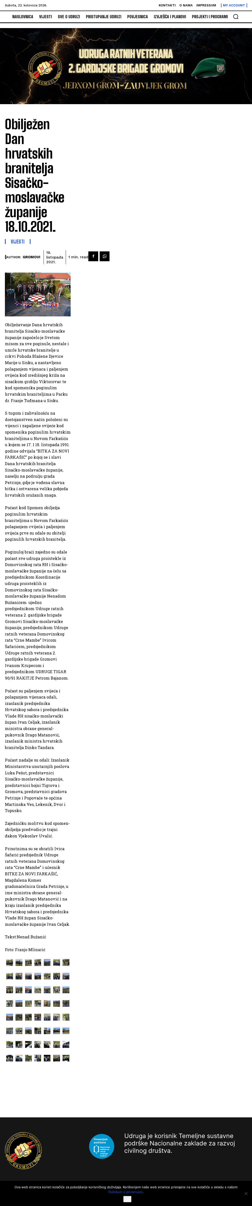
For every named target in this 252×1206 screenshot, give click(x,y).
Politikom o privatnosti (125, 1192)
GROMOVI (31, 257)
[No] (245, 1193)
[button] (236, 16)
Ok (127, 1199)
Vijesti (18, 241)
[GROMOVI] (5, 257)
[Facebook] (93, 256)
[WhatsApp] (105, 256)
